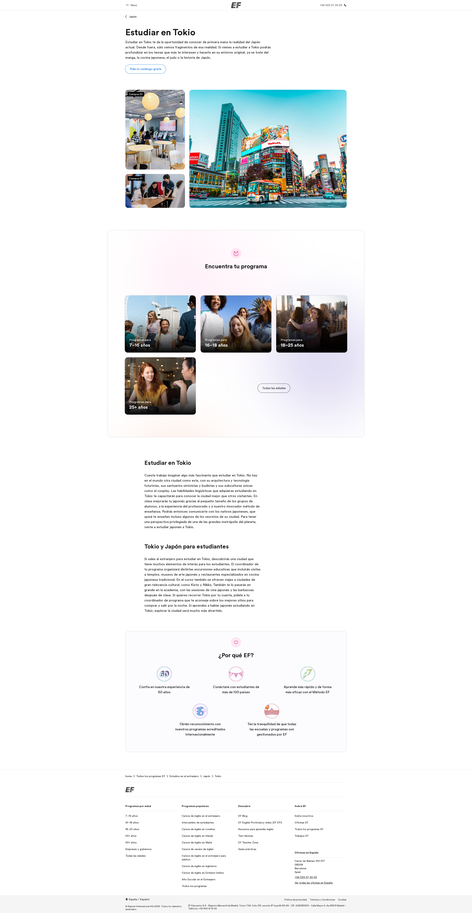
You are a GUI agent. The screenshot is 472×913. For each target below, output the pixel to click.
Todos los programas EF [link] (150, 776)
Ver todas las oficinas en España (314, 882)
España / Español (139, 899)
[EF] (236, 5)
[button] (132, 5)
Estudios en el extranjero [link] (184, 776)
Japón (133, 16)
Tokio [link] (218, 776)
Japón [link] (206, 776)
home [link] (128, 776)
